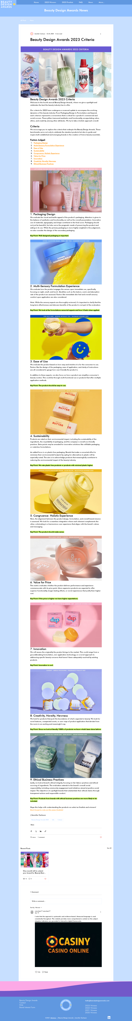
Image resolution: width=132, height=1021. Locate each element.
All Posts (23, 20)
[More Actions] (100, 912)
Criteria (60, 820)
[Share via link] (45, 831)
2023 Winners (91, 1005)
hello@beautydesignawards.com (97, 1001)
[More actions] (100, 34)
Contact (22, 1003)
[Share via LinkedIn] (41, 831)
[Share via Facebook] (31, 831)
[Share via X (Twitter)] (36, 831)
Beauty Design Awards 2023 (40, 820)
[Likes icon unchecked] (36, 972)
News (32, 20)
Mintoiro (53, 1018)
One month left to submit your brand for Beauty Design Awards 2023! (34, 872)
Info (53, 820)
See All (109, 848)
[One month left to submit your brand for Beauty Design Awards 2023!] (35, 859)
